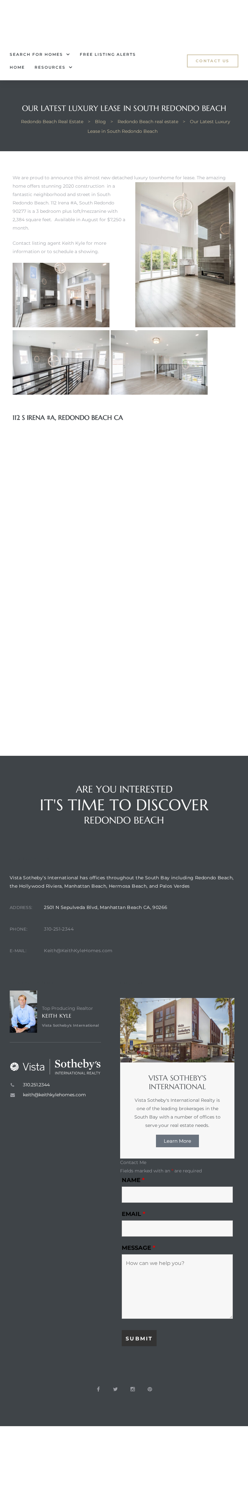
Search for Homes (36, 54)
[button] (212, 60)
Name (133, 1180)
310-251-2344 (59, 929)
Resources (50, 67)
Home (17, 67)
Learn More (177, 1141)
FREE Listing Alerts (108, 54)
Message (138, 1248)
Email (133, 1214)
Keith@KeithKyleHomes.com (78, 950)
